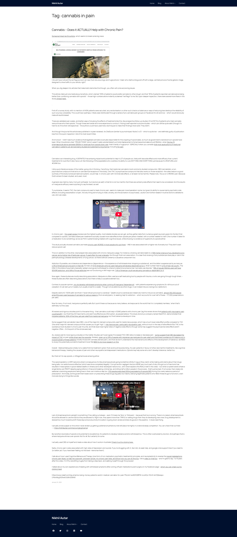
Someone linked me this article (63, 36)
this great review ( (71, 234)
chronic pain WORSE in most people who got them (107, 244)
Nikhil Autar (57, 3)
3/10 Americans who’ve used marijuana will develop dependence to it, (119, 266)
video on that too (150, 458)
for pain (120, 147)
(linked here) (61, 99)
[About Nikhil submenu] (174, 3)
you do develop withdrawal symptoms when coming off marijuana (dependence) (103, 284)
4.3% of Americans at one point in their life (68, 266)
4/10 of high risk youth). (171, 266)
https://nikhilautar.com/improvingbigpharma (70, 428)
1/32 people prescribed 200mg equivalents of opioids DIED (130, 371)
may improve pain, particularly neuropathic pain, (124, 324)
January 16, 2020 (56, 482)
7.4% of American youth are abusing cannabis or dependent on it (139, 270)
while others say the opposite (80, 337)
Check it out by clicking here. (123, 442)
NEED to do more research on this (106, 342)
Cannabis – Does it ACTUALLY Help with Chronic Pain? (87, 29)
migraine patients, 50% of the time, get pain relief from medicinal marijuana (80, 316)
